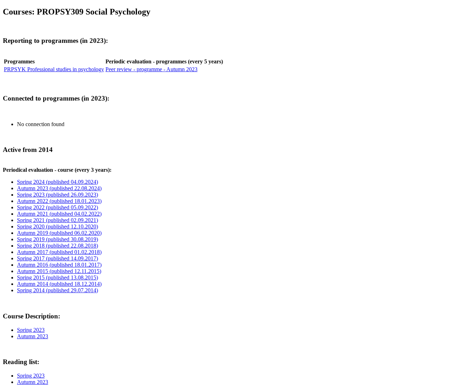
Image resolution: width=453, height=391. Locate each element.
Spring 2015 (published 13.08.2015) (57, 277)
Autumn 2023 (32, 336)
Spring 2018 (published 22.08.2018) (57, 246)
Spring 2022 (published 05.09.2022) (57, 207)
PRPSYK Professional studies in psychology (54, 69)
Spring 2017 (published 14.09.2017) (57, 258)
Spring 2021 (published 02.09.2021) (57, 220)
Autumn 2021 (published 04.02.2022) (59, 214)
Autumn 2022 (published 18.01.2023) (59, 201)
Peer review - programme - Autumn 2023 (151, 69)
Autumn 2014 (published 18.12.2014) (59, 284)
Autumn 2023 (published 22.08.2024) (59, 188)
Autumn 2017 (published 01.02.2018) (59, 252)
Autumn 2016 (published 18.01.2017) (59, 265)
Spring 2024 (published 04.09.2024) (57, 182)
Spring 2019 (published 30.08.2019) (57, 239)
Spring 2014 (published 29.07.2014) (57, 290)
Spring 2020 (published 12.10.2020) (57, 226)
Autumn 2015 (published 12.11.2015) (59, 271)
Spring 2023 (31, 330)
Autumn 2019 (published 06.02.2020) (59, 233)
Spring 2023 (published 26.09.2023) (57, 195)
